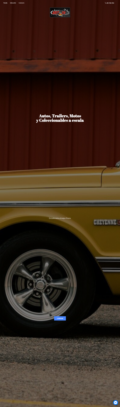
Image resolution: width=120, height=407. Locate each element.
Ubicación (13, 3)
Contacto (21, 3)
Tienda (5, 3)
